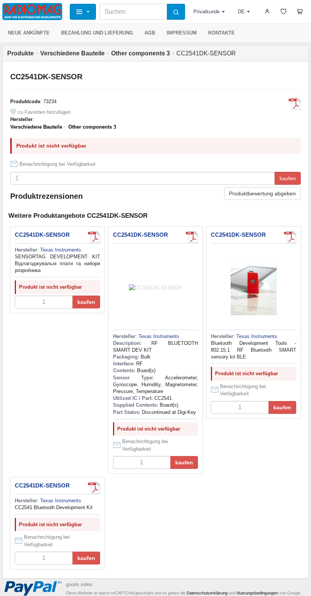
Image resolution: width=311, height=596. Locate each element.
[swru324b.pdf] (295, 104)
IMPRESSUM (181, 33)
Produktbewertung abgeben (262, 193)
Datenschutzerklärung (207, 593)
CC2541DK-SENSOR (42, 234)
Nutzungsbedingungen (257, 593)
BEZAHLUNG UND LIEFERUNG (97, 33)
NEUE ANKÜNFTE (29, 33)
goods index (79, 584)
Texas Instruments (60, 250)
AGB (150, 33)
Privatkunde (206, 11)
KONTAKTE (221, 33)
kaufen (288, 178)
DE (241, 11)
